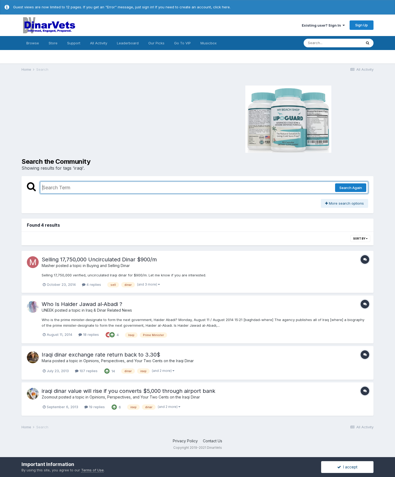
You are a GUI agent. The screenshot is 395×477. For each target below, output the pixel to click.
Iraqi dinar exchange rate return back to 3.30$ (101, 354)
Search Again (350, 188)
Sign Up (361, 25)
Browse (32, 43)
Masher (48, 265)
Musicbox (208, 43)
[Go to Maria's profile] (33, 357)
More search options (346, 203)
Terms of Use (92, 470)
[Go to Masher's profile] (33, 262)
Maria (46, 360)
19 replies (96, 407)
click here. (222, 7)
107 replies (88, 371)
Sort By (359, 238)
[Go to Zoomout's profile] (33, 394)
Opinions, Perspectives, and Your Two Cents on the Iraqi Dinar (138, 360)
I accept (349, 467)
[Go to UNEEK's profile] (33, 307)
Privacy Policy (185, 441)
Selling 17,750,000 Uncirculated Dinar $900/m (99, 259)
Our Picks (156, 43)
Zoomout (50, 397)
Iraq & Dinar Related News (109, 310)
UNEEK (48, 310)
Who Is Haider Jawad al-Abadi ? (82, 304)
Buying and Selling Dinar (108, 265)
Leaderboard (128, 43)
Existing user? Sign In (322, 25)
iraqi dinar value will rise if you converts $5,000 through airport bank (128, 391)
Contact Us (212, 441)
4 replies (93, 284)
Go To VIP (182, 43)
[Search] (368, 43)
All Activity (98, 43)
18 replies (90, 334)
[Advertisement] (109, 118)
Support (73, 43)
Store (53, 43)
